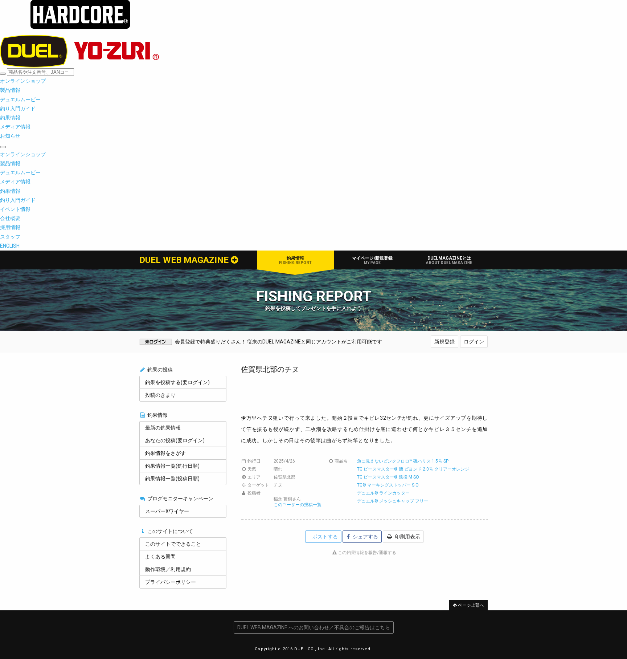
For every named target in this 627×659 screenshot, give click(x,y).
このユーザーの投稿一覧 (297, 504)
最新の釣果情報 (163, 428)
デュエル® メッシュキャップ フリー (392, 501)
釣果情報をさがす (165, 453)
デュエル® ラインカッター (383, 493)
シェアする (365, 537)
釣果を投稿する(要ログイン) (177, 382)
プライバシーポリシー (170, 582)
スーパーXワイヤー (167, 511)
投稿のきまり (160, 395)
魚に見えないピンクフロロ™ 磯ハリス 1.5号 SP (402, 461)
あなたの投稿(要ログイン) (175, 440)
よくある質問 (160, 557)
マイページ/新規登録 (372, 260)
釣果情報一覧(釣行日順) (172, 466)
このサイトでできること (173, 544)
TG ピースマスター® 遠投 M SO (388, 477)
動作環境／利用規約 (168, 569)
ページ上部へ (470, 605)
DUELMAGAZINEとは (449, 260)
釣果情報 (295, 260)
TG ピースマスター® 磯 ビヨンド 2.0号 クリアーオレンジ (413, 469)
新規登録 (444, 342)
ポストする (324, 537)
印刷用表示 (407, 537)
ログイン (474, 342)
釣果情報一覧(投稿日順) (172, 478)
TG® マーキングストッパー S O (388, 485)
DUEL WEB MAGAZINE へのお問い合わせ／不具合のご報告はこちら (313, 627)
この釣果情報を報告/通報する (366, 552)
